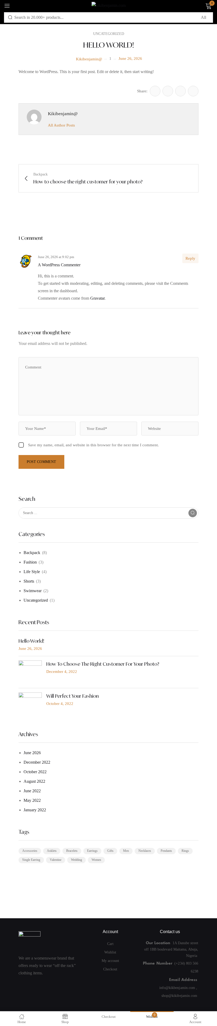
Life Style (32, 571)
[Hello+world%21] (167, 91)
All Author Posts (61, 125)
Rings (185, 851)
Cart (110, 944)
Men (126, 851)
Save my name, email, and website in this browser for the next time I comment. (93, 445)
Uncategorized (36, 600)
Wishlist (110, 952)
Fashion (30, 562)
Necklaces (144, 851)
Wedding (76, 860)
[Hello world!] (155, 91)
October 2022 (35, 772)
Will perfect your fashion (72, 696)
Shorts (29, 581)
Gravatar (97, 298)
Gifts (110, 851)
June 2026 (32, 752)
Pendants (166, 851)
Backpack (32, 552)
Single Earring (31, 860)
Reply (190, 258)
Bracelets (72, 851)
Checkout (110, 969)
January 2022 (35, 810)
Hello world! (31, 641)
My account (110, 961)
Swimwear (33, 590)
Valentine (55, 860)
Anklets (52, 851)
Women (96, 860)
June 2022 (32, 791)
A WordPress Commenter (59, 265)
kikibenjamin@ (89, 59)
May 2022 (32, 800)
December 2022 (37, 762)
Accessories (29, 851)
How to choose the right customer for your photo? (102, 664)
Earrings (92, 851)
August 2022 (34, 781)
